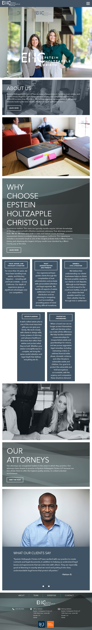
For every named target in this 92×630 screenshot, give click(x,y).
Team (35, 595)
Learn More (14, 108)
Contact (69, 595)
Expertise (51, 595)
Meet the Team (15, 480)
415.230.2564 (19, 609)
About (21, 595)
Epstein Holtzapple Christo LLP (11, 3)
